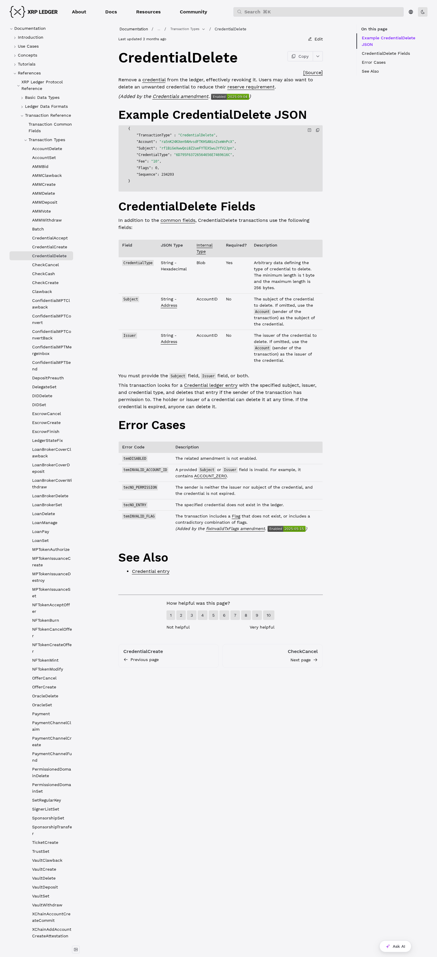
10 (269, 615)
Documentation (134, 29)
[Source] (313, 72)
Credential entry (150, 571)
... (159, 29)
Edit (319, 39)
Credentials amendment (180, 96)
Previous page (145, 659)
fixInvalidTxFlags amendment (235, 528)
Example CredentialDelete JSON (388, 41)
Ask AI (399, 946)
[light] (422, 12)
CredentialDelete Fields (386, 53)
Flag (236, 516)
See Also (370, 71)
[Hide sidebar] (76, 949)
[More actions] (318, 56)
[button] (79, 12)
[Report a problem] (309, 130)
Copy (303, 56)
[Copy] (317, 130)
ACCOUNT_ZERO (210, 475)
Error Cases (374, 62)
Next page (300, 659)
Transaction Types (184, 29)
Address (169, 305)
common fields (178, 220)
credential (154, 79)
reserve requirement (251, 87)
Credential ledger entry (211, 385)
